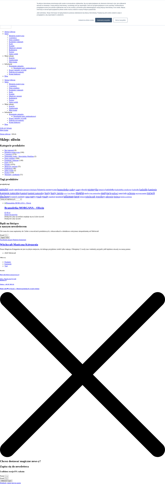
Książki (11, 46)
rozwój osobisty (18, 196)
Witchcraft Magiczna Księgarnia (19, 244)
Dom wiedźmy (14, 40)
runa (27, 196)
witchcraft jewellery (95, 196)
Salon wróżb (13, 54)
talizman (69, 196)
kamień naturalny (36, 193)
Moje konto (13, 62)
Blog (6, 76)
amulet (4, 189)
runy (32, 196)
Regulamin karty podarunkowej (24, 68)
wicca (82, 196)
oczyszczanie (141, 193)
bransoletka (63, 189)
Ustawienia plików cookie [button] (86, 20)
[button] (24, 217)
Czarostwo (13, 38)
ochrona (131, 193)
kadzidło (143, 189)
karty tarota (57, 193)
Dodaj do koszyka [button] (10, 215)
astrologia (18, 189)
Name (2, 476)
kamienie (152, 189)
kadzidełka (109, 189)
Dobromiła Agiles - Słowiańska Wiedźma (19, 156)
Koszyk (11, 58)
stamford (52, 197)
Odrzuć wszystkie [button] (120, 20)
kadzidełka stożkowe (123, 190)
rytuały (45, 196)
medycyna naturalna (92, 193)
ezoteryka (93, 189)
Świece (11, 52)
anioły (11, 190)
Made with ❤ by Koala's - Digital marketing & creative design (19, 289)
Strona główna (5, 134)
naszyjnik (123, 193)
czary (78, 189)
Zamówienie (13, 60)
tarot (76, 196)
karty (47, 193)
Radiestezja (13, 50)
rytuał (38, 196)
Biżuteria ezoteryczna (16, 36)
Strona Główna (9, 32)
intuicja (102, 190)
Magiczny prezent (15, 48)
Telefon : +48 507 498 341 (7, 284)
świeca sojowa (126, 197)
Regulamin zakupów (16, 66)
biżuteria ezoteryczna (47, 189)
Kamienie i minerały (16, 42)
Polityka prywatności (16, 72)
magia (80, 193)
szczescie (59, 196)
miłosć (115, 193)
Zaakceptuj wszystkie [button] (103, 20)
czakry (72, 189)
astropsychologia (30, 190)
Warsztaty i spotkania (12, 175)
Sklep (6, 34)
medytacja (106, 193)
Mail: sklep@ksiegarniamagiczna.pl (9, 274)
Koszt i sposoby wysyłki (17, 70)
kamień (23, 193)
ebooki (84, 189)
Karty (11, 44)
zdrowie (109, 196)
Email (2, 235)
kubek (65, 193)
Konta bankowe (14, 74)
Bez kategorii (9, 150)
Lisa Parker (71, 193)
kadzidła (135, 190)
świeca (117, 196)
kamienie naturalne (10, 193)
